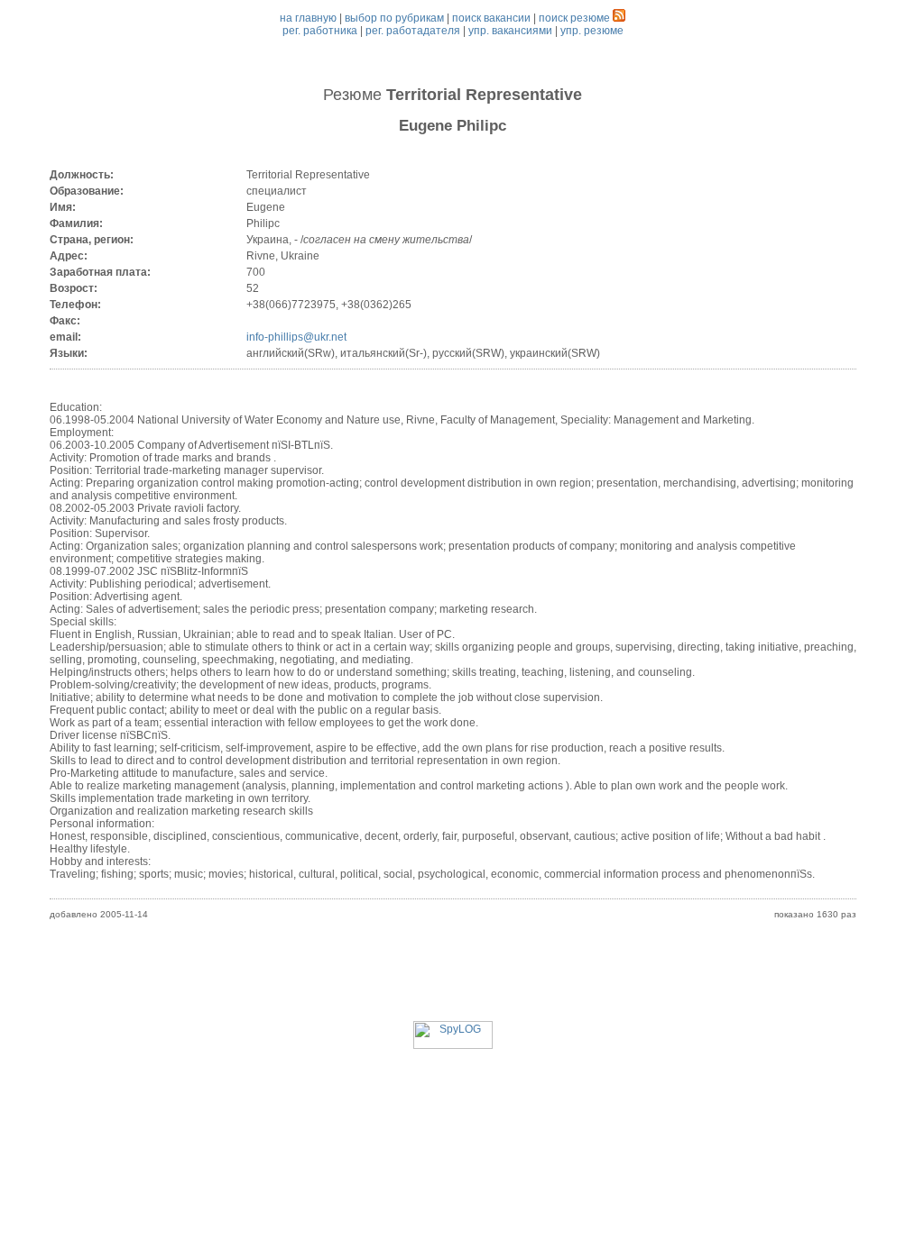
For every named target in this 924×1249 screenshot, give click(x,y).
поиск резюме (574, 18)
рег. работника (319, 30)
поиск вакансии (491, 18)
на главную (308, 18)
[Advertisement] (453, 980)
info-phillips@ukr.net (296, 337)
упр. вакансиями (510, 30)
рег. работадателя (412, 30)
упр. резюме (592, 30)
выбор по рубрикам (394, 18)
